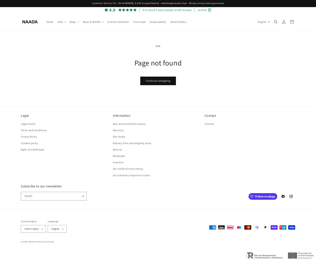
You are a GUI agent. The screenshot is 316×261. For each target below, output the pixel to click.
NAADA (31, 241)
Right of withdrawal (32, 149)
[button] (62, 22)
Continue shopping (158, 80)
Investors (118, 162)
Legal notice (28, 123)
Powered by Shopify (44, 241)
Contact (209, 123)
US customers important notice (131, 175)
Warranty (118, 130)
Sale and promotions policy (129, 123)
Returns (117, 149)
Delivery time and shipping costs (132, 143)
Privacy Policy (29, 136)
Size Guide (119, 136)
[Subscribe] (82, 196)
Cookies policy (29, 143)
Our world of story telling (128, 168)
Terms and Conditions (34, 130)
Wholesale (119, 156)
